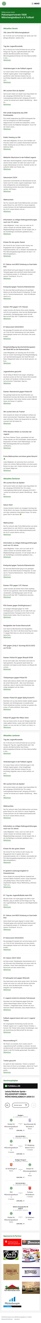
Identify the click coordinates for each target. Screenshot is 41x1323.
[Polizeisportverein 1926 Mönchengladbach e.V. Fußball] (3, 3)
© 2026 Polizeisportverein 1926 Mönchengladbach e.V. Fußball (16, 1317)
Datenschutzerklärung (6, 1319)
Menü (37, 4)
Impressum (17, 1319)
